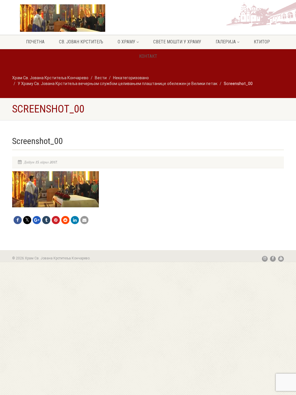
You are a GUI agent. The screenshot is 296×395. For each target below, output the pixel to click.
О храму (126, 42)
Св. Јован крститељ (81, 42)
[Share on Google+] (37, 220)
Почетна (35, 42)
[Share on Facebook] (18, 220)
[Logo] (62, 22)
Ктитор (262, 42)
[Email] (84, 220)
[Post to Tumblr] (46, 220)
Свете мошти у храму (177, 42)
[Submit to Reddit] (65, 220)
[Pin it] (56, 220)
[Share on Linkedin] (75, 220)
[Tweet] (27, 220)
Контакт (148, 56)
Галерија (226, 42)
